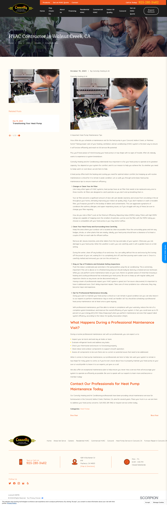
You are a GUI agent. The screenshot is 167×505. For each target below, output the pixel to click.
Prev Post (74, 415)
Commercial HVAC (98, 441)
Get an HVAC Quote (61, 2)
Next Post (154, 415)
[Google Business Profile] (23, 483)
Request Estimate (151, 11)
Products (46, 2)
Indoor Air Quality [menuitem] (111, 10)
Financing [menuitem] (72, 11)
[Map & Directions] (88, 466)
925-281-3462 (149, 2)
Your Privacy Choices (34, 498)
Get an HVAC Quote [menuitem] (132, 11)
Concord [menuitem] (122, 11)
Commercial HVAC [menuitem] (98, 10)
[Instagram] (19, 483)
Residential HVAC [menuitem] (84, 10)
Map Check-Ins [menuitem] (51, 11)
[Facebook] (14, 483)
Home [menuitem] (42, 11)
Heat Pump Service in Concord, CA (129, 441)
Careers (71, 441)
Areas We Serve (60, 441)
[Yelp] (28, 483)
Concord (110, 441)
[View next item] (19, 135)
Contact (75, 2)
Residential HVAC (82, 441)
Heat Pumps (85, 409)
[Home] (20, 8)
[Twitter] (10, 483)
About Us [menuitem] (62, 10)
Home (49, 441)
